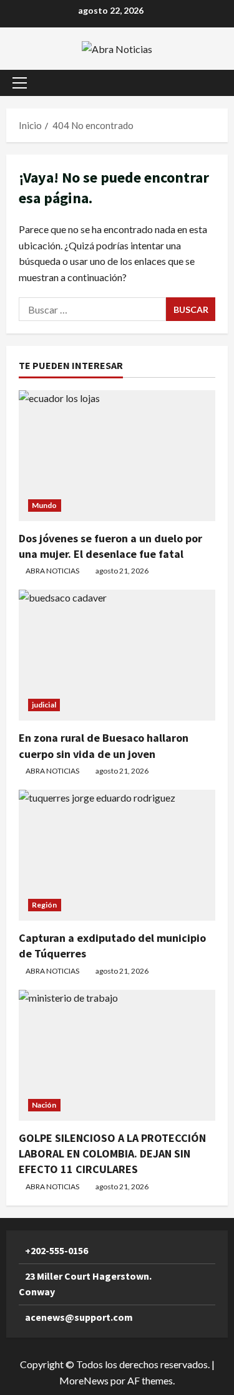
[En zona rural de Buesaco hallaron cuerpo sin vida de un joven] (117, 655)
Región (44, 904)
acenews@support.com (79, 1317)
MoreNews (84, 1380)
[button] (19, 83)
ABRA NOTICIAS (52, 570)
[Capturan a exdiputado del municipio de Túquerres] (117, 855)
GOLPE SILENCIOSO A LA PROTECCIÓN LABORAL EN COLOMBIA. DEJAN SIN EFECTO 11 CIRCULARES (112, 1153)
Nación (44, 1105)
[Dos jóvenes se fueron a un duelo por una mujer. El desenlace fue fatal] (117, 455)
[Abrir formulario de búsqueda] (212, 82)
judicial (44, 704)
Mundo (44, 505)
